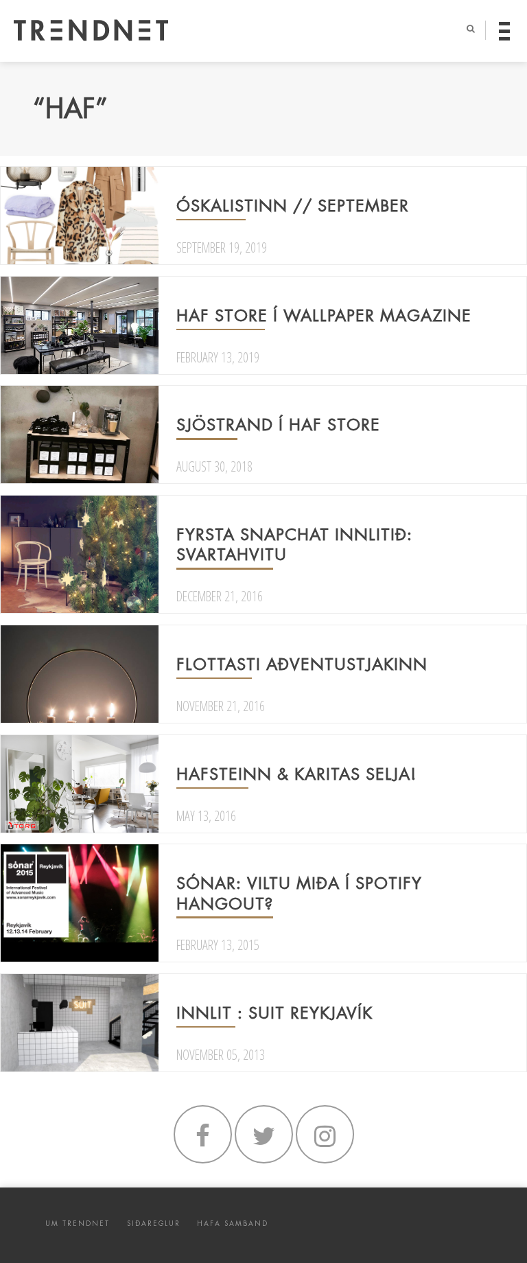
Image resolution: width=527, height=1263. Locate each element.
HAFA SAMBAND (232, 1223)
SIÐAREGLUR (153, 1223)
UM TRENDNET (77, 1223)
